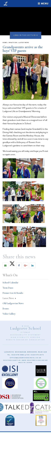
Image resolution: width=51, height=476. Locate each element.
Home (5, 42)
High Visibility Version (25, 337)
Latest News (24, 42)
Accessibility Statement (25, 335)
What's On (13, 42)
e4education (37, 340)
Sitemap (25, 332)
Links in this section (24, 35)
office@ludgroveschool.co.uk (25, 358)
